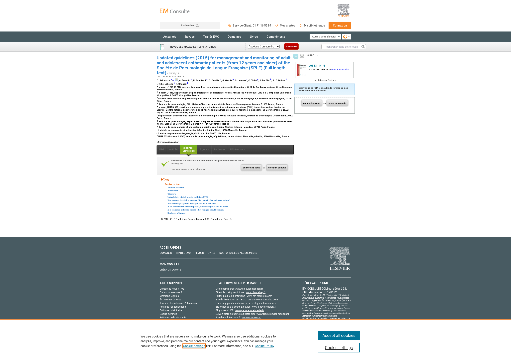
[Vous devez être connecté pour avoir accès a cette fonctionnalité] (295, 56)
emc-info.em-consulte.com (263, 299)
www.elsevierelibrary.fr (264, 306)
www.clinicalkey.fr (255, 292)
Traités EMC (211, 36)
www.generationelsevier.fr (249, 310)
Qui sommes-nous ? (171, 292)
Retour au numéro (340, 69)
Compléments (276, 36)
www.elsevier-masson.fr (249, 288)
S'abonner (291, 46)
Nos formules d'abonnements (238, 253)
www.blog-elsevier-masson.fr (273, 314)
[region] (255, 341)
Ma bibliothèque (314, 25)
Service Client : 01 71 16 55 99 (252, 25)
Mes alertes (287, 25)
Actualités (169, 36)
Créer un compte (170, 269)
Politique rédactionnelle (173, 306)
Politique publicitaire (171, 310)
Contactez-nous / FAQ (172, 288)
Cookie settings (194, 346)
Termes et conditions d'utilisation (178, 303)
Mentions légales (169, 296)
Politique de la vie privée (173, 317)
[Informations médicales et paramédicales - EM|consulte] (175, 10)
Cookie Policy (264, 346)
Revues (190, 36)
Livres (254, 36)
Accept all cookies (338, 335)
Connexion (340, 25)
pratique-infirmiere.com (264, 303)
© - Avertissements (170, 299)
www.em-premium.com (259, 296)
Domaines (234, 36)
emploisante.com (251, 317)
